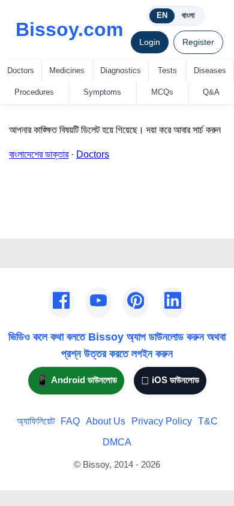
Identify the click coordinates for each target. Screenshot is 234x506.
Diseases (210, 70)
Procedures (34, 92)
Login (149, 42)
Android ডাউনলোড (76, 380)
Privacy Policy (161, 421)
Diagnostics (120, 70)
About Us (105, 421)
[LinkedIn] (173, 302)
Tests (167, 70)
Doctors (20, 70)
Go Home (29, 221)
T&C (208, 421)
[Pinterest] (135, 302)
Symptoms (102, 92)
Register (198, 42)
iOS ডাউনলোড (170, 380)
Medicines (67, 70)
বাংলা (188, 15)
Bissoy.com (69, 29)
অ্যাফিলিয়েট (36, 421)
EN (162, 15)
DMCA (117, 442)
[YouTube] (98, 302)
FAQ (70, 421)
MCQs (162, 92)
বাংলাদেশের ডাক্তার (38, 154)
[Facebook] (61, 302)
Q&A (211, 92)
